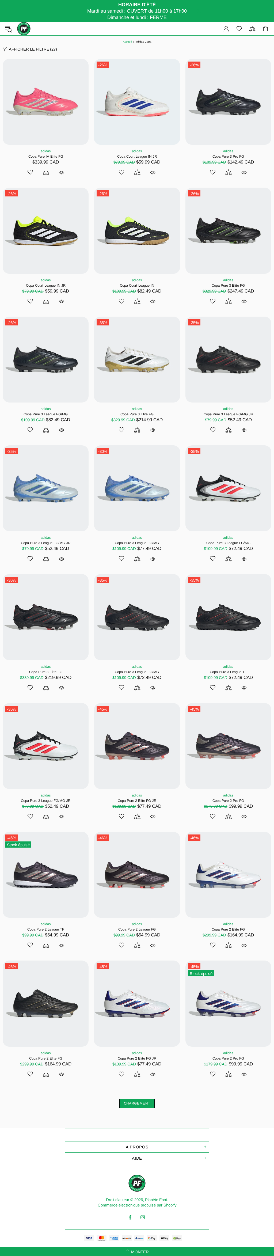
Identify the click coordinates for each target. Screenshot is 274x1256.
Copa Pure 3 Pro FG (228, 156)
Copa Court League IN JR (137, 156)
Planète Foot (24, 28)
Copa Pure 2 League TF (45, 929)
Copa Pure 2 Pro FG (228, 801)
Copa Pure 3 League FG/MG (46, 414)
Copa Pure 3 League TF (228, 672)
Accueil (127, 41)
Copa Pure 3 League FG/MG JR (228, 414)
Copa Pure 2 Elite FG (228, 929)
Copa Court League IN (137, 285)
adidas (46, 151)
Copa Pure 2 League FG (137, 929)
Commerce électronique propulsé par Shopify (137, 1205)
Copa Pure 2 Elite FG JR (137, 801)
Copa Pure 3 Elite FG (228, 285)
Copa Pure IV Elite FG (45, 156)
